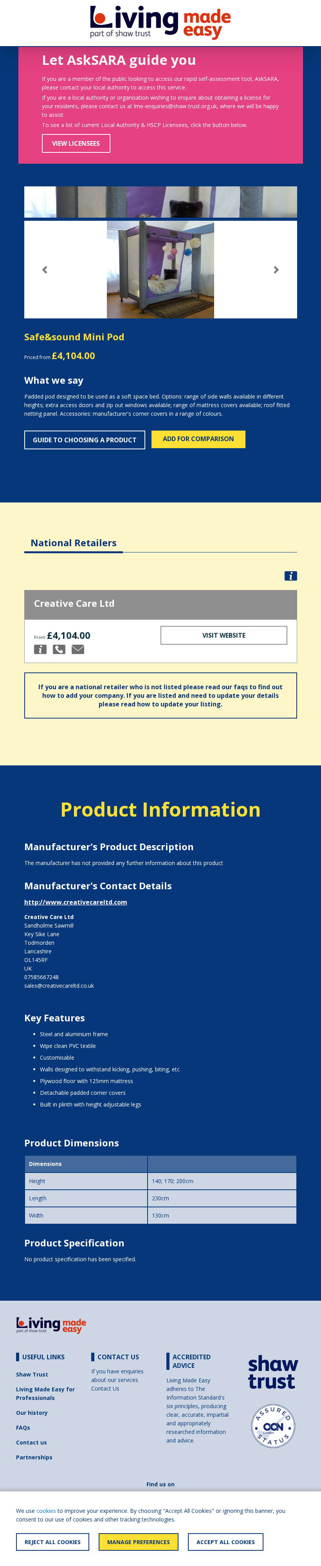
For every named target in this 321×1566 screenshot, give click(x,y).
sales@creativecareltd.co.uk (59, 985)
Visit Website (223, 635)
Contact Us (105, 1388)
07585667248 (41, 977)
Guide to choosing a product (85, 440)
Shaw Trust (32, 1374)
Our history (32, 1412)
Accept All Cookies (226, 1542)
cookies (46, 1510)
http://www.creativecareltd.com (75, 902)
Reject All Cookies (53, 1542)
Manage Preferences (138, 1542)
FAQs (23, 1427)
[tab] (73, 536)
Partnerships (34, 1457)
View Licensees (76, 143)
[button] (44, 269)
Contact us (31, 1442)
